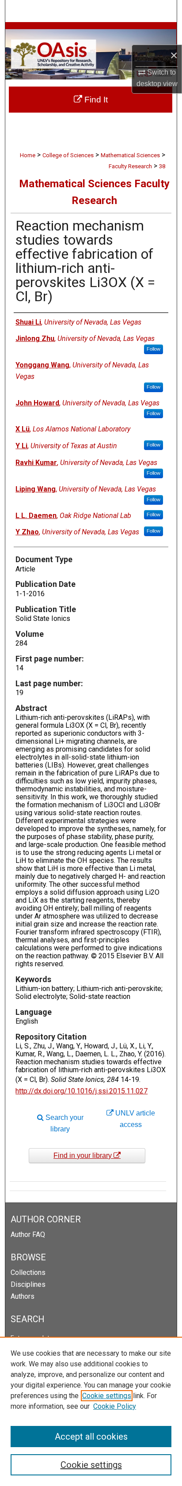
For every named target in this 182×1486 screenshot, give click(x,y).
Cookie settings (106, 1395)
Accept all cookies (91, 1436)
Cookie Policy (114, 1406)
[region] (91, 1411)
